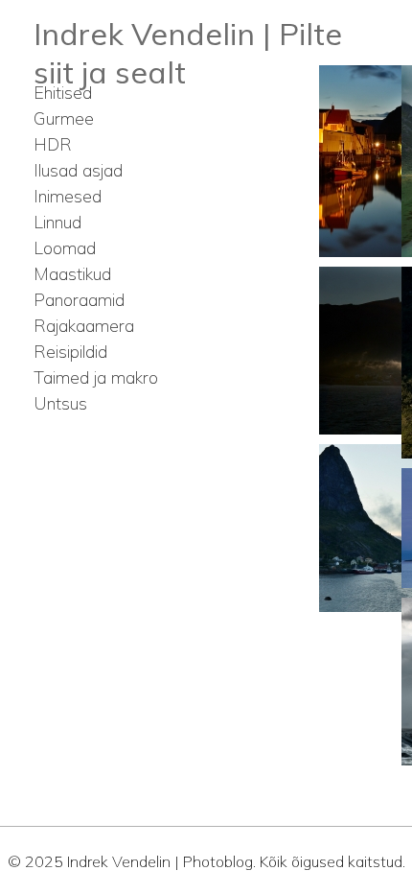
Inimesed (68, 196)
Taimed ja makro (96, 377)
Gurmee (64, 118)
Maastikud (72, 274)
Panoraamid (79, 300)
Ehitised (63, 93)
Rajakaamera (84, 326)
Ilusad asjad (78, 170)
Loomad (65, 248)
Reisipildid (70, 352)
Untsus (60, 403)
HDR (53, 144)
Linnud (57, 222)
